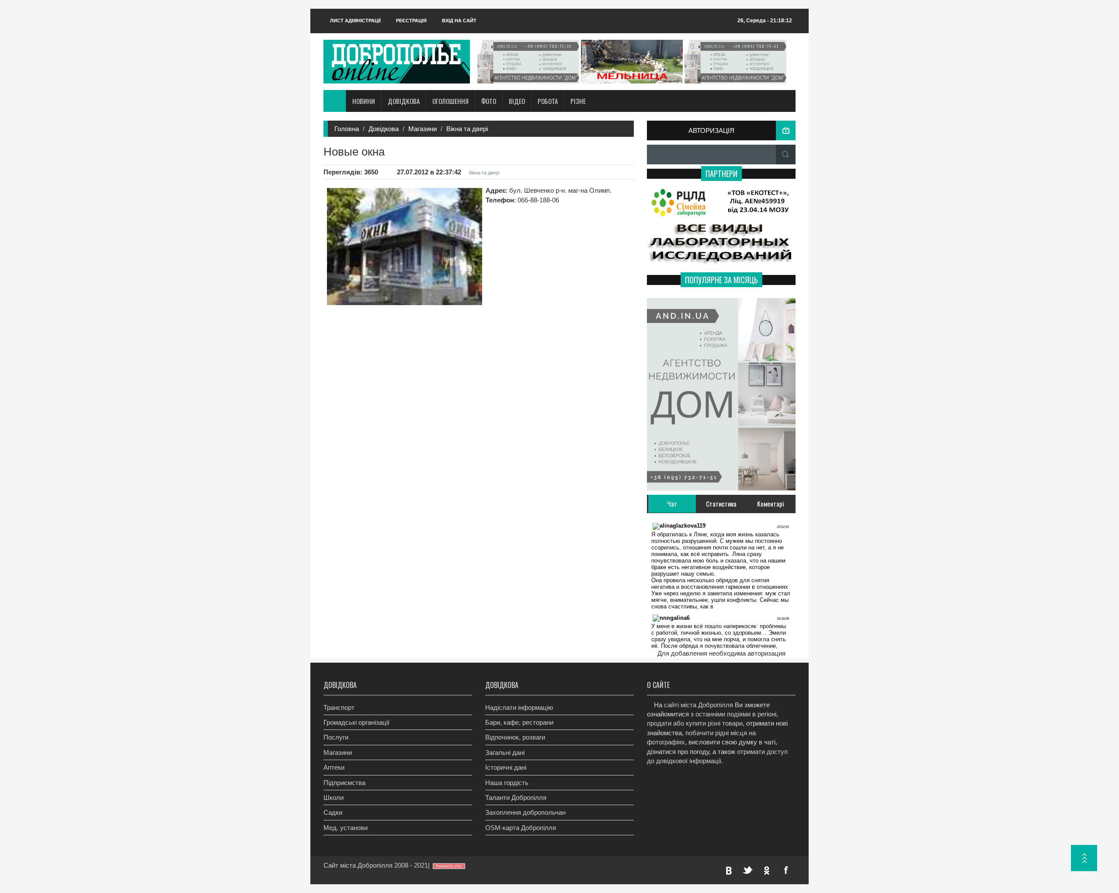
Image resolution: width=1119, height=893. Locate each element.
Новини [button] (363, 101)
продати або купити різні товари (695, 723)
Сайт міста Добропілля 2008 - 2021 (375, 865)
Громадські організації (356, 722)
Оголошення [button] (450, 101)
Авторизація (711, 130)
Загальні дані (505, 752)
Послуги (335, 737)
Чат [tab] (672, 503)
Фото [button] (488, 101)
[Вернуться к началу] (1084, 858)
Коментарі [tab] (770, 503)
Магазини (422, 128)
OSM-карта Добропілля (520, 827)
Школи (333, 797)
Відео (517, 101)
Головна (346, 128)
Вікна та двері (467, 128)
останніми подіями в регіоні (735, 714)
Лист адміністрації (355, 20)
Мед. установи (345, 827)
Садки (332, 812)
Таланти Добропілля (515, 797)
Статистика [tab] (721, 503)
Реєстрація (411, 20)
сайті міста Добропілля (698, 705)
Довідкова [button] (404, 101)
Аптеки (333, 767)
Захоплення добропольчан (525, 812)
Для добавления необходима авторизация (721, 653)
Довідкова (383, 128)
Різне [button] (578, 101)
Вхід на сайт (459, 20)
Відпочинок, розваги (515, 737)
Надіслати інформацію (519, 707)
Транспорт (338, 707)
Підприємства (344, 782)
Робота (548, 101)
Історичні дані (505, 767)
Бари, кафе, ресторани (519, 722)
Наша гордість (506, 782)
